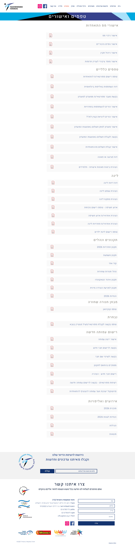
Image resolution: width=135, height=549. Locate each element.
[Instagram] (40, 6)
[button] (113, 6)
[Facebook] (45, 6)
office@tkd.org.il (64, 516)
